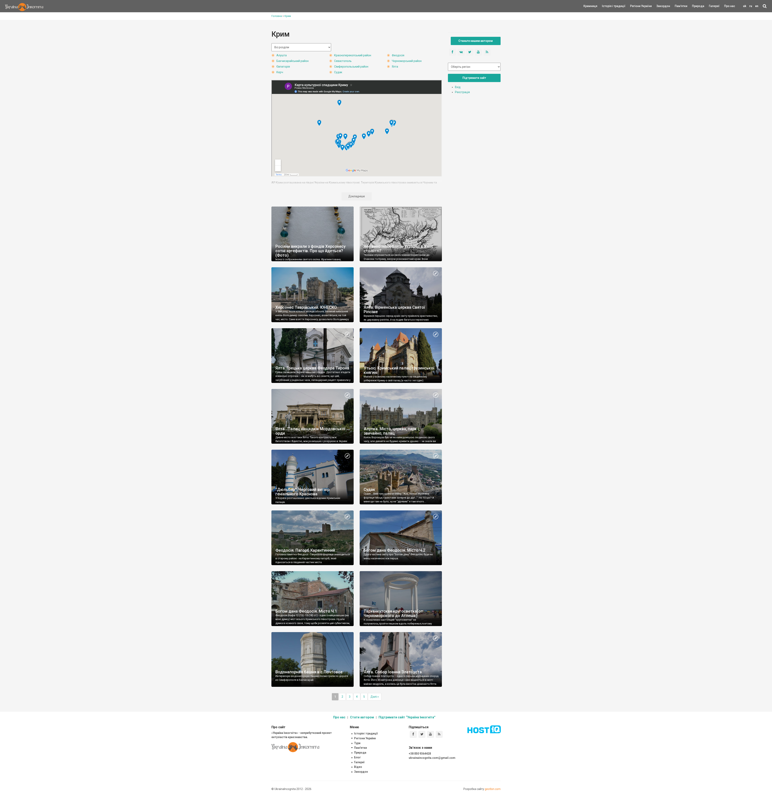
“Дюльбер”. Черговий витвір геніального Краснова (302, 491)
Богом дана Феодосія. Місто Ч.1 (306, 611)
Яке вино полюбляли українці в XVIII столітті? (398, 248)
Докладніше (356, 196)
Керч (279, 72)
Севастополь (343, 61)
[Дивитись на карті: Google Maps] (435, 274)
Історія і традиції (608, 6)
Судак (338, 72)
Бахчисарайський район (292, 61)
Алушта (281, 55)
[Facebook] (413, 734)
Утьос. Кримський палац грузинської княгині (399, 370)
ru (750, 6)
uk (744, 6)
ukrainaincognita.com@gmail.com (432, 757)
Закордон (659, 6)
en (756, 6)
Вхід (458, 87)
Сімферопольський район (351, 66)
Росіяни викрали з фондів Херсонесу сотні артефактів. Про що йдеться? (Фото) (310, 251)
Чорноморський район (407, 61)
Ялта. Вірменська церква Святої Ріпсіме (394, 309)
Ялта (395, 66)
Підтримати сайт (474, 77)
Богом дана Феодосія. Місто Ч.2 (394, 550)
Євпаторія (283, 66)
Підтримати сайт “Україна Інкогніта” (407, 717)
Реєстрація (462, 92)
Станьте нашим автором (475, 40)
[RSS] (439, 734)
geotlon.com (493, 789)
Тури (357, 743)
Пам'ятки (678, 6)
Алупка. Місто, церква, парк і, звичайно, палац (392, 431)
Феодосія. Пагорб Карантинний (305, 550)
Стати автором (362, 717)
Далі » (375, 696)
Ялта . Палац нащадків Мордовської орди (310, 431)
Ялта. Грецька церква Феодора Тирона (312, 368)
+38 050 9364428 (420, 753)
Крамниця (590, 6)
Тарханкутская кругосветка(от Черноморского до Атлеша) (393, 613)
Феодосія (398, 55)
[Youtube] (430, 734)
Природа (695, 6)
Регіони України (635, 6)
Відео (358, 766)
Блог (357, 757)
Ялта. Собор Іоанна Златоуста (393, 672)
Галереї (714, 6)
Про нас (729, 6)
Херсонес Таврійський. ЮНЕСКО (306, 307)
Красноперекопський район (352, 55)
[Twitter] (421, 734)
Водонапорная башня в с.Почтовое (309, 672)
